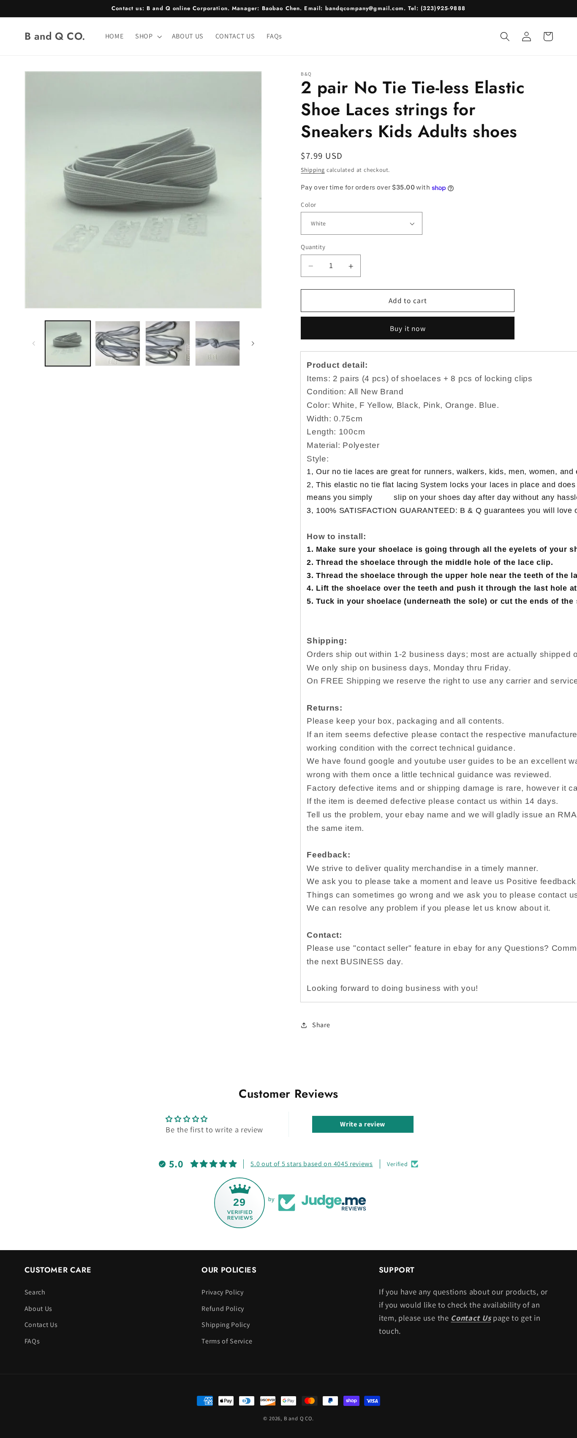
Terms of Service (226, 1341)
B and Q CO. (299, 1418)
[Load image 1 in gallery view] (67, 343)
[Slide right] (252, 343)
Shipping (312, 170)
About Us (38, 1308)
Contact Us (41, 1324)
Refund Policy (222, 1308)
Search (35, 1292)
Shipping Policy (225, 1324)
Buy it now (408, 328)
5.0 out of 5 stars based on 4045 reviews (311, 1163)
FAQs (32, 1341)
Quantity (313, 247)
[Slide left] (33, 343)
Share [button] (321, 1024)
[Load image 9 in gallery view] (117, 343)
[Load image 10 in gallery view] (168, 343)
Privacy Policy (222, 1292)
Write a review (362, 1124)
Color (308, 205)
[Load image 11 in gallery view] (217, 343)
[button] (147, 36)
